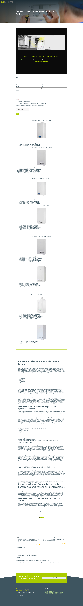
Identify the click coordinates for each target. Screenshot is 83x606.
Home (38, 2)
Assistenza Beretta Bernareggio (50, 595)
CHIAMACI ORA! (41, 517)
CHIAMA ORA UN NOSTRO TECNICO (41, 61)
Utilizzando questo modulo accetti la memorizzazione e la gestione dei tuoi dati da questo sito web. (30, 105)
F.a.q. (80, 2)
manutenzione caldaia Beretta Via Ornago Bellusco (52, 562)
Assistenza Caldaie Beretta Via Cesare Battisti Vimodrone (54, 592)
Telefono (17, 86)
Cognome (43, 84)
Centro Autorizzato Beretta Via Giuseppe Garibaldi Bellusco (27, 555)
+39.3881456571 (20, 595)
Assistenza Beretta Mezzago (49, 591)
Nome (17, 81)
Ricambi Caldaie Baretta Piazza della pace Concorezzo (54, 594)
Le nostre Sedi (69, 2)
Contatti (74, 2)
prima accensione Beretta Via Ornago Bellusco (50, 563)
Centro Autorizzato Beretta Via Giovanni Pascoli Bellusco (27, 550)
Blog (64, 2)
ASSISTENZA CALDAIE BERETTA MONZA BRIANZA (49, 2)
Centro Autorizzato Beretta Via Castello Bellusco (25, 554)
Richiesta (17, 90)
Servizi (60, 2)
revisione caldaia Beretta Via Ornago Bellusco (35, 563)
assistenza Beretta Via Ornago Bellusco (37, 562)
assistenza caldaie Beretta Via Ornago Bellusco (23, 562)
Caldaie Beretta (18, 560)
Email (43, 86)
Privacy (17, 99)
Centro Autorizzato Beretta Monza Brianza (24, 549)
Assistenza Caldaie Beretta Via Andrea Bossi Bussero (53, 593)
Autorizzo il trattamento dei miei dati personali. (23, 101)
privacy (45, 103)
